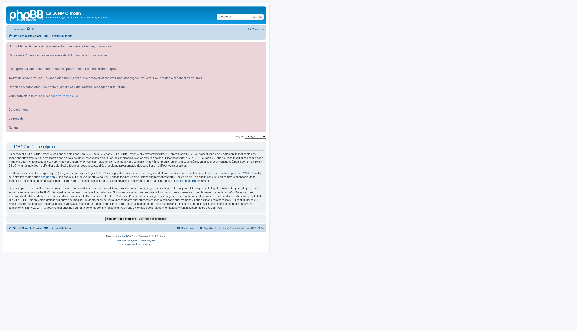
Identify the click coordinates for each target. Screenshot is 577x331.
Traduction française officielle (131, 240)
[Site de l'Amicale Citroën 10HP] (26, 14)
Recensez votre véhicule (60, 96)
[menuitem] (30, 29)
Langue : (239, 136)
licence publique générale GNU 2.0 (232, 173)
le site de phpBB (48, 177)
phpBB (125, 236)
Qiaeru (152, 240)
